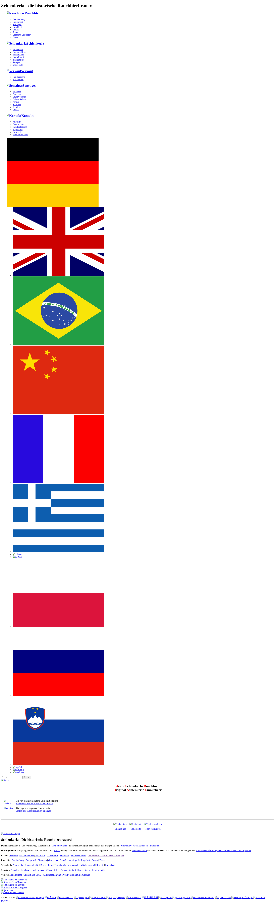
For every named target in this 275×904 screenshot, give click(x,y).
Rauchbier (32, 13)
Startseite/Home (76, 870)
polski (169, 897)
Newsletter (17, 132)
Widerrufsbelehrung (52, 875)
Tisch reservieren (20, 134)
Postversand (18, 79)
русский (186, 897)
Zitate (15, 37)
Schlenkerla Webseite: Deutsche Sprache (34, 803)
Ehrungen (17, 24)
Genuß (16, 29)
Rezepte (16, 62)
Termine (16, 107)
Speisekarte (18, 65)
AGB (38, 875)
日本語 (154, 897)
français (102, 897)
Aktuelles (17, 91)
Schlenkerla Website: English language (33, 811)
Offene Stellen (19, 99)
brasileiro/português (35, 897)
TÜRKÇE (248, 897)
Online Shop (120, 829)
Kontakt (27, 116)
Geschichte (18, 27)
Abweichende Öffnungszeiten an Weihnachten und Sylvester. (223, 850)
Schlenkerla (35, 43)
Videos (16, 109)
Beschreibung (19, 19)
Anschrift (17, 122)
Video (103, 870)
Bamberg (17, 94)
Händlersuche (19, 77)
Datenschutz (18, 124)
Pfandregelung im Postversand (76, 875)
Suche (87, 870)
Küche (57, 850)
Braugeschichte (19, 52)
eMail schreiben (20, 127)
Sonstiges (29, 85)
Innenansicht (18, 60)
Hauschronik (18, 57)
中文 (54, 897)
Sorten (15, 32)
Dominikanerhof (139, 850)
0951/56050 (126, 845)
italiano (138, 897)
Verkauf (27, 71)
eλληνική (121, 897)
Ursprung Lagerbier (22, 35)
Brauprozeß (18, 22)
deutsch (69, 897)
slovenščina (209, 897)
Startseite (17, 104)
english (85, 897)
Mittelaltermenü (88, 865)
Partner (16, 102)
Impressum (17, 129)
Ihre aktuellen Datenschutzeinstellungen (106, 855)
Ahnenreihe (18, 49)
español (227, 897)
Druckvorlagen (19, 97)
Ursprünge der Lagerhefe (79, 860)
